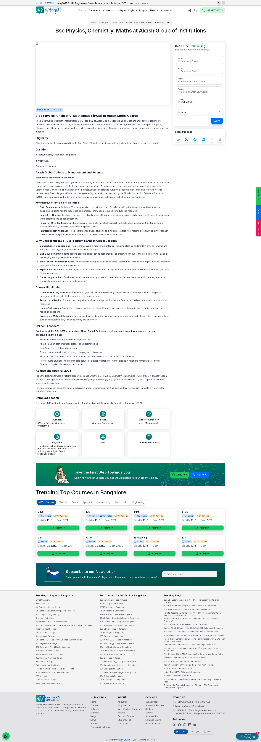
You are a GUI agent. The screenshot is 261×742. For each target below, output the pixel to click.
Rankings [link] (150, 709)
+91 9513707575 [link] (202, 702)
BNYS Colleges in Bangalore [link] (112, 654)
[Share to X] (187, 139)
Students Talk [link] (125, 720)
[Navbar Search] (195, 10)
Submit (217, 121)
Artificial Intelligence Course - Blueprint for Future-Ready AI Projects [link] (194, 635)
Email (180, 68)
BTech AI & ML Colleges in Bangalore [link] (116, 614)
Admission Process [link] (154, 705)
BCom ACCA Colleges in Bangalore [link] (115, 647)
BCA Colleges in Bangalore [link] (112, 658)
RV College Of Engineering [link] (47, 614)
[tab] (46, 502)
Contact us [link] (166, 10)
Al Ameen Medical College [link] (47, 651)
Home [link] (93, 22)
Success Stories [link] (126, 716)
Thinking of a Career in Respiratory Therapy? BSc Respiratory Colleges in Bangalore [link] (191, 686)
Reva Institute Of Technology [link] (49, 683)
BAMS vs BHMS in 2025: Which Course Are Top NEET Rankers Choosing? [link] (191, 620)
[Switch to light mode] (190, 10)
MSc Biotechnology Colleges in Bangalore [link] (118, 661)
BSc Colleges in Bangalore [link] (111, 676)
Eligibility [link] (132, 10)
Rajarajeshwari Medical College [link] (50, 654)
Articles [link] (94, 723)
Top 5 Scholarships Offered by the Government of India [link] (188, 665)
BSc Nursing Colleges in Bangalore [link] (115, 600)
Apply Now (181, 474)
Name (180, 58)
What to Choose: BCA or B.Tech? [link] (178, 668)
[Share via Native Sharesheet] (220, 139)
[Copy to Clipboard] (212, 139)
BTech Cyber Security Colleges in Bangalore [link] (119, 618)
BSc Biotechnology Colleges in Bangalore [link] (118, 665)
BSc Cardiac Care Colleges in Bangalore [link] (117, 622)
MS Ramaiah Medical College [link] (49, 607)
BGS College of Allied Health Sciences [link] (53, 647)
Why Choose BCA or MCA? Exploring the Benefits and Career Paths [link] (193, 654)
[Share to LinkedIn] (203, 139)
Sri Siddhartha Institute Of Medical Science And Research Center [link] (64, 625)
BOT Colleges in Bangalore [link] (112, 683)
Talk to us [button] (258, 211)
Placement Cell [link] (152, 723)
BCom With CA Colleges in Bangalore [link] (116, 640)
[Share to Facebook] (195, 139)
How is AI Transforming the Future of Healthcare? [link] (185, 657)
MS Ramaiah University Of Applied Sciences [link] (55, 611)
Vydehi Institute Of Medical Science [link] (51, 622)
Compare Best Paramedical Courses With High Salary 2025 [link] (190, 644)
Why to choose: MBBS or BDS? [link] (177, 676)
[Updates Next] (223, 3)
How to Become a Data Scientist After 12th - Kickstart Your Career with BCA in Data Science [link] (192, 614)
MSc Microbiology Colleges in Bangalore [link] (118, 672)
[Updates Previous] (219, 3)
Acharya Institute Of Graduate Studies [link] (52, 672)
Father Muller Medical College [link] (49, 665)
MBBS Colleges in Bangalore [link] (112, 680)
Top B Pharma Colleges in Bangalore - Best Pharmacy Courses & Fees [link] (192, 680)
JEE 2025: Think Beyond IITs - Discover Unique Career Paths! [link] (191, 631)
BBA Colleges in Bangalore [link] (111, 669)
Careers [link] (149, 712)
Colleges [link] (121, 10)
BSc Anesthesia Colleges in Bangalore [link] (117, 625)
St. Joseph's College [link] (45, 618)
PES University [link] (42, 676)
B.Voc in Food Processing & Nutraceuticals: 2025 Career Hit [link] (190, 606)
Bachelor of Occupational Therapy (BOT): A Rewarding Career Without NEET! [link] (191, 649)
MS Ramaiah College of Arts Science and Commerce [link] (59, 640)
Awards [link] (121, 712)
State (180, 109)
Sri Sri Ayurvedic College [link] (46, 643)
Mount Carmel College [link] (46, 632)
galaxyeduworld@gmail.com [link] (190, 706)
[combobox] (196, 91)
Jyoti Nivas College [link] (44, 661)
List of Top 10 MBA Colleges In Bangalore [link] (182, 672)
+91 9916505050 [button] (214, 10)
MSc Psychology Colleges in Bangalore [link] (117, 651)
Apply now (258, 227)
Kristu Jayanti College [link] (45, 636)
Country (181, 99)
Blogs (142, 10)
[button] (6, 736)
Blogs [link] (93, 716)
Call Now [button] (201, 474)
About (81, 10)
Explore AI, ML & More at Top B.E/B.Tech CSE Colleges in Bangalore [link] (193, 628)
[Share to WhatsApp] (178, 139)
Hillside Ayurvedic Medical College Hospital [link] (55, 669)
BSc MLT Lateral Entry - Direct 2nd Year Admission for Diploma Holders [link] (191, 601)
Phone (180, 79)
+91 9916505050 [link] (184, 702)
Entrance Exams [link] (153, 720)
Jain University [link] (42, 603)
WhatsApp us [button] (258, 194)
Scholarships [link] (151, 716)
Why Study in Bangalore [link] (130, 709)
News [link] (93, 720)
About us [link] (122, 701)
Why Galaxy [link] (124, 705)
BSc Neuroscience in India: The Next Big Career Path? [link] (187, 609)
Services (93, 10)
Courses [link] (94, 705)
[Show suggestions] (219, 90)
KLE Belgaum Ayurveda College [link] (50, 658)
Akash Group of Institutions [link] (124, 22)
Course (181, 89)
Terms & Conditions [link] (100, 727)
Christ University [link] (43, 600)
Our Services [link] (151, 701)
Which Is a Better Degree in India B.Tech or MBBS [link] (185, 624)
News (153, 10)
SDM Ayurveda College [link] (46, 680)
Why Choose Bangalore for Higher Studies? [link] (183, 661)
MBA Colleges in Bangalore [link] (112, 611)
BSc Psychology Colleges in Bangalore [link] (117, 643)
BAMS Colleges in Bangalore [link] (112, 607)
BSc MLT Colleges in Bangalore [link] (114, 629)
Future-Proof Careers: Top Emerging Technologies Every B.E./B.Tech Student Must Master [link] (194, 640)
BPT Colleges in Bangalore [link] (112, 636)
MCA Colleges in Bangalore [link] (112, 632)
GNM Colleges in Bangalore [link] (112, 603)
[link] (48, 10)
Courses (107, 10)
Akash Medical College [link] (46, 629)
